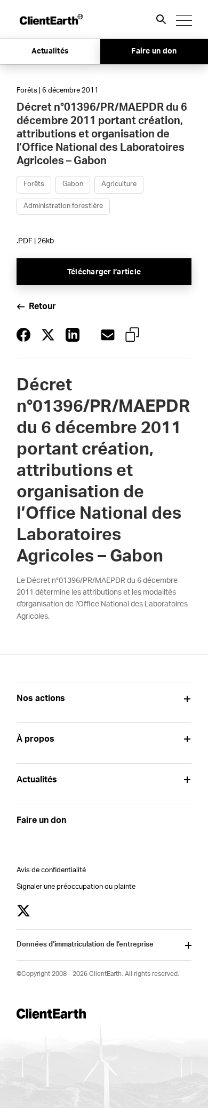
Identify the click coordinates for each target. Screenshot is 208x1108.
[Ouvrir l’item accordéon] (187, 698)
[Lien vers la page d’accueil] (51, 19)
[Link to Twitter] (23, 911)
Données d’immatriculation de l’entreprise (85, 944)
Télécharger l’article (104, 272)
